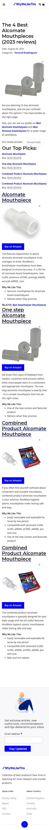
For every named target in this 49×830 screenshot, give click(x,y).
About (5, 803)
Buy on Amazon (13, 246)
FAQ (4, 808)
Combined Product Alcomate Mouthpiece (24, 173)
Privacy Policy (9, 798)
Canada (31, 803)
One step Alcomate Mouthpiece (19, 163)
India (29, 813)
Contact (6, 813)
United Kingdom (35, 798)
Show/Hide (34, 142)
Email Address (13, 734)
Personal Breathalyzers (26, 52)
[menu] (4, 4)
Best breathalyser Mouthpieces (29, 304)
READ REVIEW (14, 157)
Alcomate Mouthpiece (14, 153)
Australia (31, 808)
